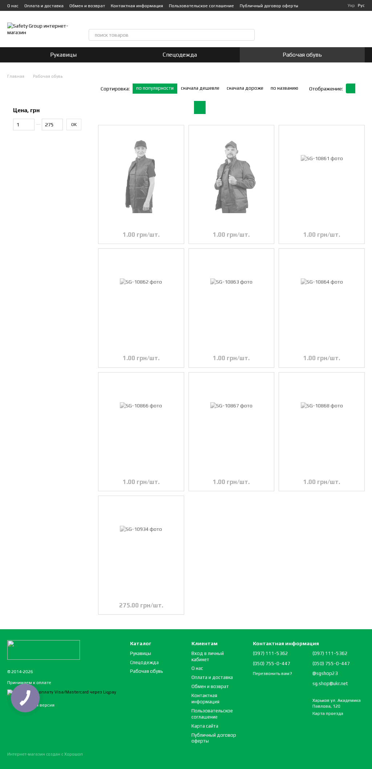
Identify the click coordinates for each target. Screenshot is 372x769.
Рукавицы (63, 54)
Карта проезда (327, 713)
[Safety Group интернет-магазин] (43, 649)
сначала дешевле (200, 88)
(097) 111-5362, (120, 21)
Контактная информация (137, 5)
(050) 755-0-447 (167, 21)
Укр (351, 5)
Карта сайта (204, 726)
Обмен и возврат (87, 5)
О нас (13, 5)
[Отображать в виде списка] (360, 88)
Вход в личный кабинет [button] (207, 656)
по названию (284, 88)
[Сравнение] (288, 29)
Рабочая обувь (302, 54)
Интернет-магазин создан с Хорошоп (45, 754)
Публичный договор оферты (269, 5)
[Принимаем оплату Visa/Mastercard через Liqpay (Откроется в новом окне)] (61, 692)
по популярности (155, 88)
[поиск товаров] (249, 35)
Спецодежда (180, 54)
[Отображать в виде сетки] (350, 88)
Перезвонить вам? (215, 21)
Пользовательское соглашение (201, 5)
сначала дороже (245, 88)
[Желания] (307, 29)
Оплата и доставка (44, 5)
